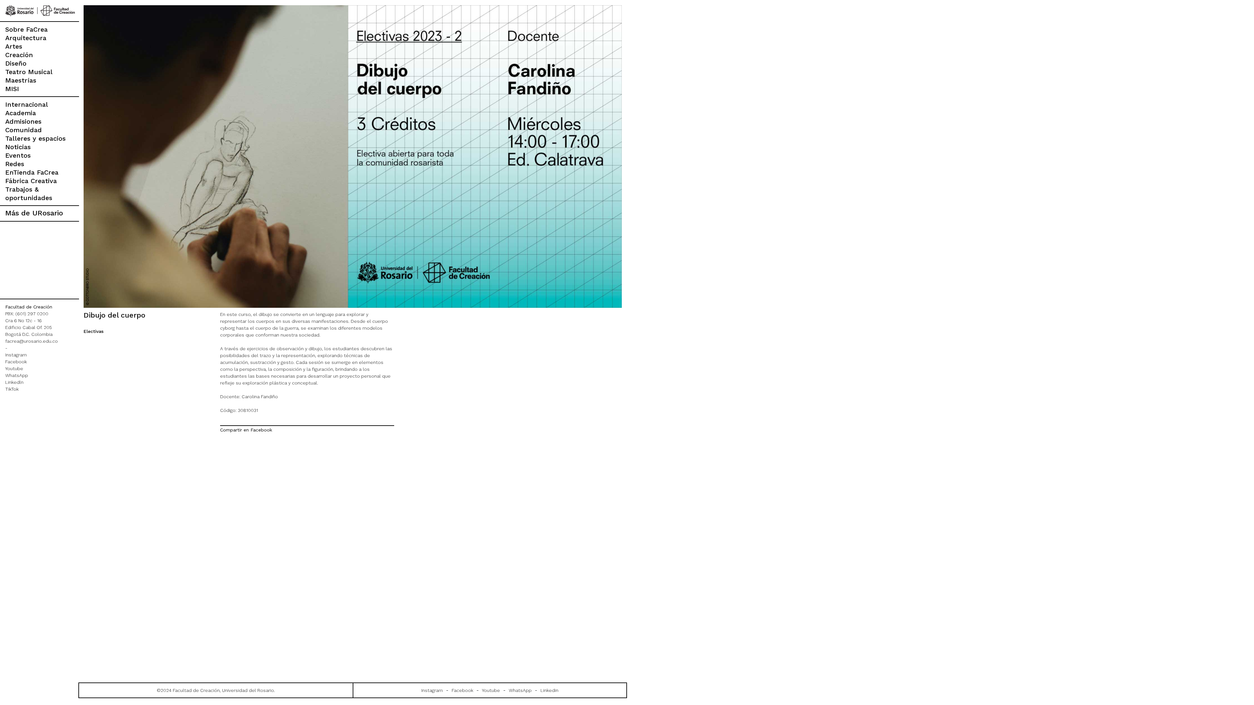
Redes (14, 164)
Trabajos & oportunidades (28, 193)
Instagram (16, 354)
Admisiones (23, 121)
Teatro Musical (29, 72)
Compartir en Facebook (246, 429)
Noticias (18, 147)
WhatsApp (16, 375)
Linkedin (549, 690)
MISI (12, 89)
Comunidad (23, 130)
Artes (13, 46)
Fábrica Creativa (31, 181)
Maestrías (20, 80)
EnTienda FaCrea (31, 172)
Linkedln (14, 382)
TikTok (12, 389)
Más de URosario (34, 213)
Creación (19, 55)
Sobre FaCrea (26, 29)
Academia (20, 113)
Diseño (15, 63)
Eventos (18, 155)
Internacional (26, 104)
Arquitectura (25, 38)
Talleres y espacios (35, 138)
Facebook (16, 361)
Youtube (14, 368)
